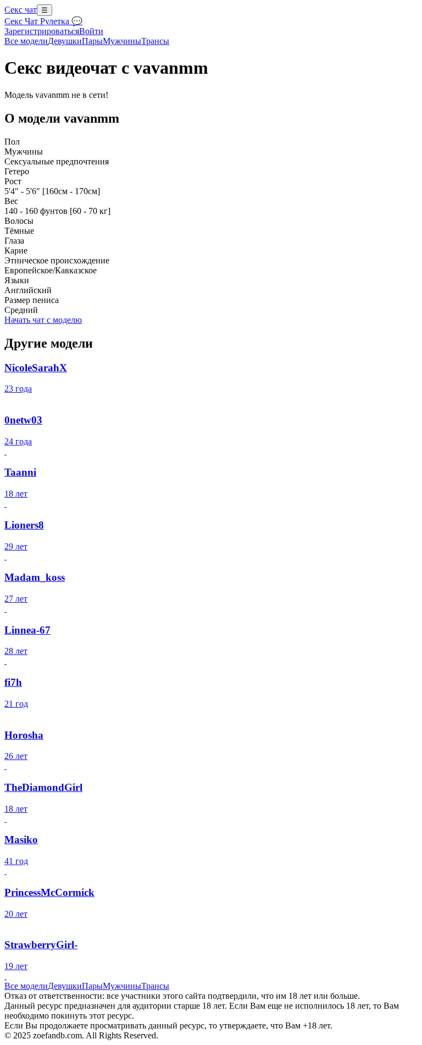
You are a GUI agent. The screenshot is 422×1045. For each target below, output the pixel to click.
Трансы (155, 41)
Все (26, 41)
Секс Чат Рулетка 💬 (43, 21)
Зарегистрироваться (41, 31)
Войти (91, 31)
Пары (92, 41)
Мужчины (122, 41)
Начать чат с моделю (43, 319)
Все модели (26, 986)
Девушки (65, 41)
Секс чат (20, 9)
